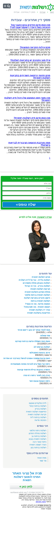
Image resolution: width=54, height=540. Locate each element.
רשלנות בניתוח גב (39, 436)
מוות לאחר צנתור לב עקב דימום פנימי (34, 330)
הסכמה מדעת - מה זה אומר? (37, 304)
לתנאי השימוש (41, 501)
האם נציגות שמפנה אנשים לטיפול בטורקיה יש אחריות (26, 358)
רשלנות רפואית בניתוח (40, 301)
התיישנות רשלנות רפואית (36, 412)
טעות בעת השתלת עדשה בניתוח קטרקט (32, 341)
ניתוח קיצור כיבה (39, 442)
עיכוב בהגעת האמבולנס (40, 353)
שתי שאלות (45, 335)
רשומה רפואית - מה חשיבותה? (37, 307)
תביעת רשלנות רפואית (37, 414)
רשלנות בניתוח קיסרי (37, 406)
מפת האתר (41, 458)
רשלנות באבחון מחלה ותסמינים (36, 283)
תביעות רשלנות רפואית (40, 289)
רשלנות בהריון (40, 409)
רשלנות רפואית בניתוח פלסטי (37, 295)
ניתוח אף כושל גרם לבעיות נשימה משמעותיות (30, 364)
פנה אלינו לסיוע (35, 217)
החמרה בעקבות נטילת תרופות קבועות (33, 370)
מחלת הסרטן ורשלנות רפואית (37, 292)
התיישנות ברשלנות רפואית (38, 313)
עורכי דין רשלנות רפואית (39, 310)
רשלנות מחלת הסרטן (37, 433)
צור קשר (43, 461)
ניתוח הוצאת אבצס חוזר (39, 381)
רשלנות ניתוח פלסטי (38, 430)
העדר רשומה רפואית (38, 445)
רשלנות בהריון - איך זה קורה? (37, 286)
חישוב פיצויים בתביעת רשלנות (37, 298)
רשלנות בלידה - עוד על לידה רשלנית (34, 280)
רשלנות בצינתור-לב (42, 347)
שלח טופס (27, 205)
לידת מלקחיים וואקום (37, 403)
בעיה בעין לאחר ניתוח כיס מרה (36, 375)
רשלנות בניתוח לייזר (38, 417)
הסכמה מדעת (40, 420)
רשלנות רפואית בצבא (37, 439)
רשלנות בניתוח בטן (38, 447)
